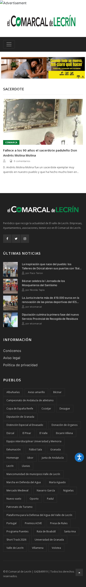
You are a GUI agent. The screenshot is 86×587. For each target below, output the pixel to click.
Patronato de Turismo (19, 507)
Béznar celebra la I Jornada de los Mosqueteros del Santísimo (43, 283)
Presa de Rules (58, 523)
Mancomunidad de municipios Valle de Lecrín (33, 474)
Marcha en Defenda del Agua (23, 482)
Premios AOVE (33, 523)
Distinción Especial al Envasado (24, 425)
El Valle (43, 433)
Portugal (11, 523)
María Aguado (57, 482)
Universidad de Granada (49, 539)
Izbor (30, 457)
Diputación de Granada (20, 417)
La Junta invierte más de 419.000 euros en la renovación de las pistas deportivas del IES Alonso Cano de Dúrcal (50, 300)
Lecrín (10, 466)
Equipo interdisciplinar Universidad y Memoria (33, 441)
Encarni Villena (64, 433)
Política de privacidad (20, 365)
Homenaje (12, 457)
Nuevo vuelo (13, 498)
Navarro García (46, 490)
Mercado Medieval (17, 490)
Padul (50, 498)
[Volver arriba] (79, 572)
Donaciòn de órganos (64, 425)
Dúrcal (10, 433)
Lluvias (26, 466)
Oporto (34, 498)
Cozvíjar (46, 408)
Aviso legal (11, 358)
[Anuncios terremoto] (43, 68)
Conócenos (12, 351)
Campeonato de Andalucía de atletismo (30, 400)
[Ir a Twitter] (16, 238)
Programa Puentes (17, 531)
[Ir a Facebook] (7, 238)
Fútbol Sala (35, 449)
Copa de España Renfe (19, 408)
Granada (55, 449)
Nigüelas (68, 490)
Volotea (56, 548)
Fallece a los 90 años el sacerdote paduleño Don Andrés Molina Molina (40, 152)
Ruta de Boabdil (46, 531)
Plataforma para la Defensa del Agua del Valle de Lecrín (39, 515)
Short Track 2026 (16, 539)
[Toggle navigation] (9, 44)
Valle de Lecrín (15, 548)
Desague (64, 408)
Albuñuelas (13, 392)
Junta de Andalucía (53, 457)
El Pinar (27, 433)
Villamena (37, 548)
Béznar (57, 392)
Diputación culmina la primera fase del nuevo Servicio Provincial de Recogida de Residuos (50, 316)
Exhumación (13, 449)
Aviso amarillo (36, 392)
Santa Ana (70, 531)
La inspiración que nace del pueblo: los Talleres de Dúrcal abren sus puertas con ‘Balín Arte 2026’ (52, 266)
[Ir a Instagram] (25, 238)
